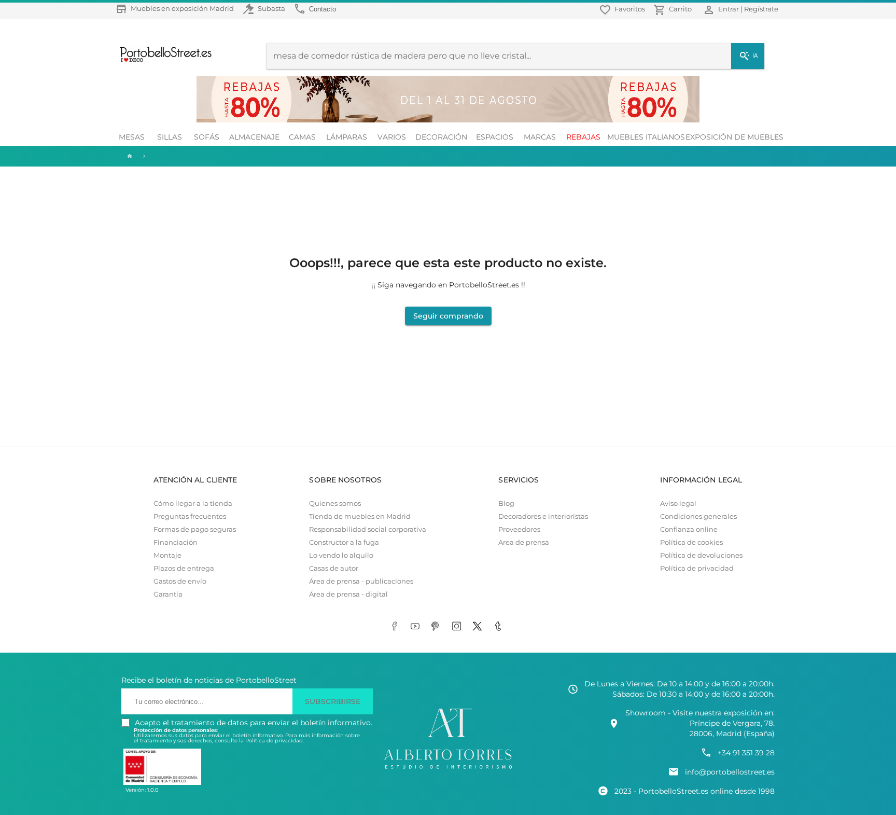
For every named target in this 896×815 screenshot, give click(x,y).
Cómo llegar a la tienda (192, 503)
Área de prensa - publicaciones (361, 581)
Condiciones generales (698, 516)
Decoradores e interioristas (543, 516)
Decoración (441, 137)
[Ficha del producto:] (144, 156)
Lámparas (346, 137)
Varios (391, 137)
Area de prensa (523, 542)
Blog (506, 503)
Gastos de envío (179, 581)
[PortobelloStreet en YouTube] (417, 626)
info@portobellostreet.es (730, 772)
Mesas (132, 137)
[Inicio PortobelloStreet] (162, 60)
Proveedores (519, 529)
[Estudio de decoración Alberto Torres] (448, 769)
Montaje (167, 555)
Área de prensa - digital (348, 594)
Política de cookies (691, 542)
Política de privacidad (697, 568)
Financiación (175, 542)
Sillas (169, 137)
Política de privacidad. (274, 740)
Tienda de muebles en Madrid (360, 516)
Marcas (540, 137)
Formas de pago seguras (194, 529)
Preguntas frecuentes (189, 516)
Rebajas (583, 137)
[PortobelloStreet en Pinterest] (437, 626)
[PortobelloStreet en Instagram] (458, 626)
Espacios (494, 137)
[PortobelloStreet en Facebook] (396, 626)
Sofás (206, 137)
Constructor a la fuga (344, 542)
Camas (302, 137)
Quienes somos (335, 503)
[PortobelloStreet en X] (479, 626)
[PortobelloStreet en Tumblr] (499, 626)
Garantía (168, 594)
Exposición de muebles (734, 137)
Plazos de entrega (183, 568)
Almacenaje (254, 137)
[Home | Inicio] (128, 156)
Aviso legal (678, 503)
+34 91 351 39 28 (746, 752)
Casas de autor (333, 568)
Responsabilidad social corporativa (367, 529)
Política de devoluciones (701, 555)
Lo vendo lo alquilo (341, 555)
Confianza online (689, 529)
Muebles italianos (646, 137)
